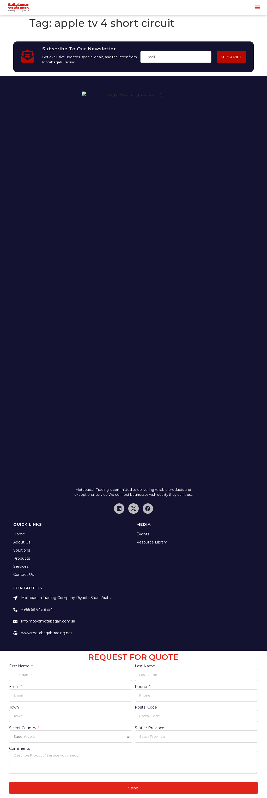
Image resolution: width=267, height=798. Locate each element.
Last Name (145, 666)
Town (14, 707)
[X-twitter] (133, 508)
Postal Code (146, 707)
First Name (20, 666)
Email (14, 687)
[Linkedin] (119, 508)
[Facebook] (148, 508)
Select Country (23, 728)
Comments (19, 749)
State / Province (149, 728)
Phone (141, 687)
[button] (257, 7)
